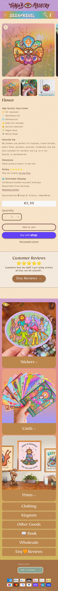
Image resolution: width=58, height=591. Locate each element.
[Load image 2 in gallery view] (29, 87)
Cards (27, 429)
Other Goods (29, 525)
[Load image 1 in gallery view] (11, 87)
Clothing (29, 506)
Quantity (8, 210)
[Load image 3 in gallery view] (46, 87)
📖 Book (29, 534)
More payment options (29, 242)
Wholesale (29, 543)
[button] (5, 15)
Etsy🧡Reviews (29, 552)
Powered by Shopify (39, 590)
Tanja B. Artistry (24, 590)
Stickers (28, 362)
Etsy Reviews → (29, 278)
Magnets (29, 516)
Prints (27, 495)
